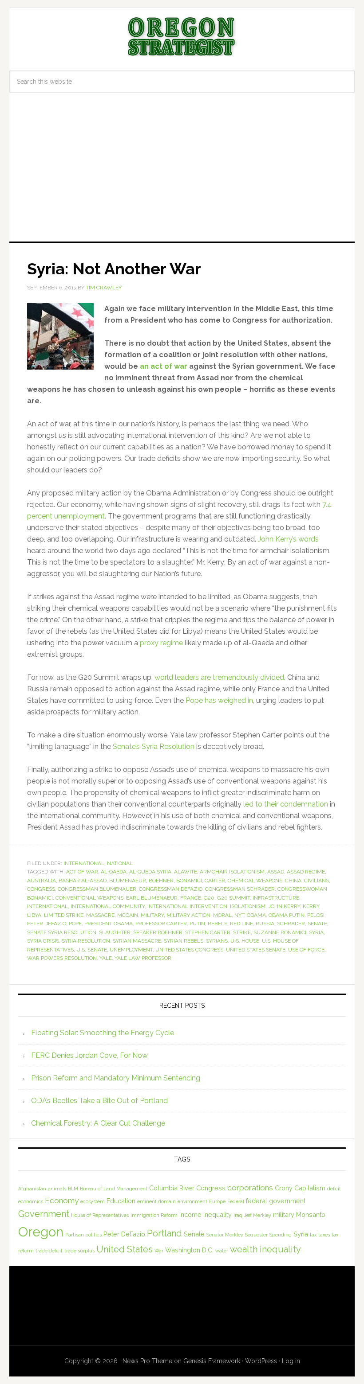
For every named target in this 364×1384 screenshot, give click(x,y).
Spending (280, 1234)
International (83, 863)
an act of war (163, 366)
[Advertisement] (182, 175)
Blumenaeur (127, 880)
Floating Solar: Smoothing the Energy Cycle (102, 1033)
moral (222, 915)
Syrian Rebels (183, 941)
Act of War (82, 872)
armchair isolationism (232, 872)
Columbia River (171, 1188)
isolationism (247, 906)
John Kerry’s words (288, 539)
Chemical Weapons (255, 880)
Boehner (161, 880)
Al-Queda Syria (150, 872)
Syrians (217, 941)
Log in (291, 1361)
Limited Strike (63, 915)
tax (313, 1234)
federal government (275, 1201)
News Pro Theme (147, 1361)
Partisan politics (83, 1234)
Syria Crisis (43, 941)
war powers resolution (62, 958)
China (293, 880)
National (120, 863)
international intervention (187, 906)
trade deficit (49, 1250)
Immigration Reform (154, 1215)
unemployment (131, 950)
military (152, 915)
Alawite (185, 872)
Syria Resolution (86, 941)
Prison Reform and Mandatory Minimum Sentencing (115, 1078)
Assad (275, 872)
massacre (100, 915)
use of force (306, 950)
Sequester (256, 1234)
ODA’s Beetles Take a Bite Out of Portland (99, 1100)
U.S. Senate (91, 950)
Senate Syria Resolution (61, 932)
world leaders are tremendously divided (219, 677)
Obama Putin (287, 915)
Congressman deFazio (170, 889)
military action (188, 915)
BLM (73, 1188)
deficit (334, 1188)
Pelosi (315, 915)
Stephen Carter (207, 932)
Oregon (40, 1232)
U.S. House (244, 941)
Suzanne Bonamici (279, 932)
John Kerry (284, 906)
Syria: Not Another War (114, 268)
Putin (197, 923)
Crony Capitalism (300, 1188)
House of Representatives (100, 1215)
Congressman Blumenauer (97, 889)
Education (121, 1201)
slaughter (115, 932)
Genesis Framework (211, 1361)
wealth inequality (265, 1249)
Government (43, 1214)
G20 (209, 898)
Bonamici (189, 880)
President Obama (108, 923)
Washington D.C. (189, 1250)
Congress (41, 889)
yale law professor (143, 958)
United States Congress (189, 950)
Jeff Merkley (257, 1215)
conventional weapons (89, 898)
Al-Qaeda (114, 872)
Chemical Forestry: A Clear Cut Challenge (98, 1123)
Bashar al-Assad (83, 880)
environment (192, 1201)
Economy (62, 1200)
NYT (239, 915)
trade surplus (79, 1250)
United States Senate (255, 950)
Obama (256, 915)
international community (108, 906)
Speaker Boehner (157, 932)
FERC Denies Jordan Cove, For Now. (90, 1055)
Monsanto (310, 1214)
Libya (34, 915)
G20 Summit (233, 898)
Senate (317, 923)
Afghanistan (32, 1188)
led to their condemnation (285, 804)
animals (57, 1188)
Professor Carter (161, 923)
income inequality (205, 1214)
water (221, 1250)
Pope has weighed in (219, 700)
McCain (127, 915)
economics (30, 1201)
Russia (265, 923)
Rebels (217, 923)
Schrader (291, 923)
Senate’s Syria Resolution (153, 746)
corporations (250, 1187)
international (47, 906)
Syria (316, 932)
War (158, 1250)
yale (105, 958)
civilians (316, 880)
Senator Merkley (224, 1234)
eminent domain (156, 1201)
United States (124, 1249)
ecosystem (92, 1201)
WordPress (261, 1361)
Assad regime (306, 872)
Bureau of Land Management (113, 1188)
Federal (235, 1201)
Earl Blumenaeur (152, 898)
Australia (41, 880)
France (190, 898)
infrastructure (276, 898)
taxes (324, 1234)
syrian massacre (137, 941)
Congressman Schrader (240, 889)
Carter (215, 880)
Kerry (311, 906)
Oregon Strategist (182, 36)
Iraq (237, 1215)
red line (241, 923)
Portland (164, 1233)
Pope (75, 923)
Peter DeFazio (46, 923)
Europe (217, 1201)
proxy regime (162, 643)
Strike (242, 932)
